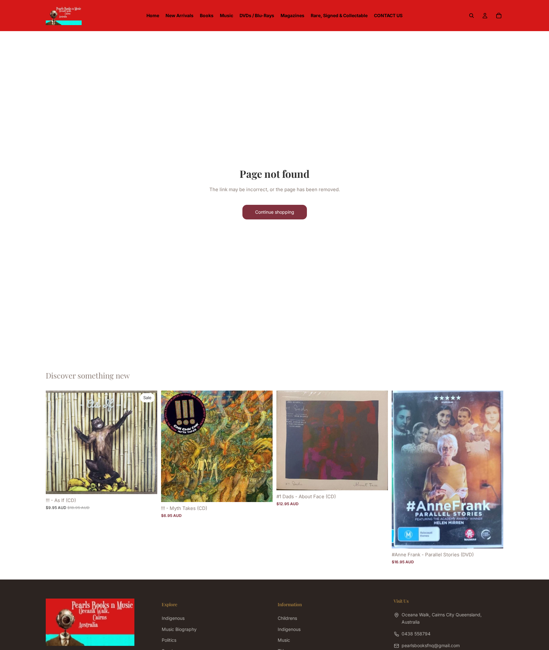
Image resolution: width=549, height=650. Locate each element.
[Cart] (499, 16)
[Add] (147, 484)
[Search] (471, 16)
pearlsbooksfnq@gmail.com (431, 645)
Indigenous (173, 618)
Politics (169, 640)
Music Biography (179, 629)
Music (284, 640)
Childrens (287, 618)
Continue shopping (274, 212)
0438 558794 (416, 633)
